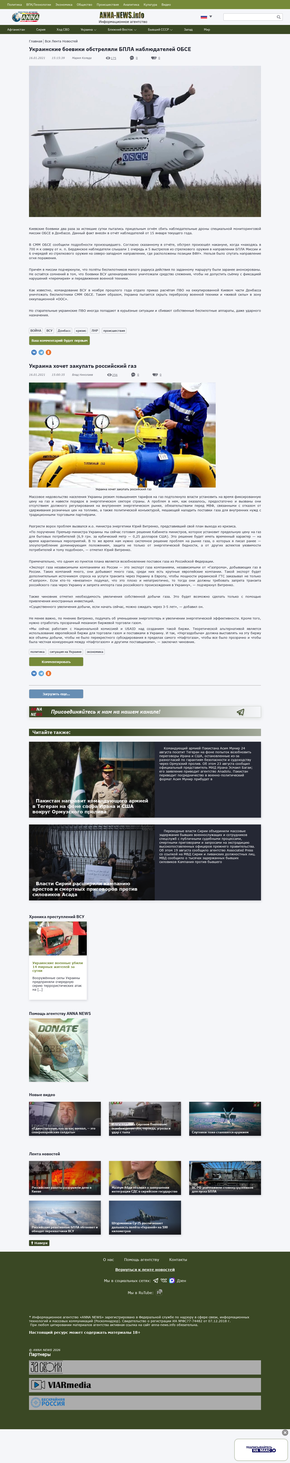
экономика (95, 652)
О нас (108, 1259)
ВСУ (49, 331)
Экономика (64, 4)
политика (37, 652)
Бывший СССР (158, 29)
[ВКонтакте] (34, 352)
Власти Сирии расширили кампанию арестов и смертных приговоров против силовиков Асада (85, 889)
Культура (150, 4)
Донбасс (64, 331)
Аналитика (131, 4)
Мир (207, 29)
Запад (188, 29)
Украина (87, 29)
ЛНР (95, 331)
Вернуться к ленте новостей (145, 1269)
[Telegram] (41, 352)
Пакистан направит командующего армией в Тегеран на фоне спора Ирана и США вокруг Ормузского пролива (90, 806)
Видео (166, 4)
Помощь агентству (141, 1259)
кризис (81, 331)
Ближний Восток (120, 29)
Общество (84, 4)
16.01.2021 (47, 58)
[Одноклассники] (48, 352)
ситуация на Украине (66, 652)
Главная (35, 41)
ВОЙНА (35, 331)
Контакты (178, 1259)
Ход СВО (63, 29)
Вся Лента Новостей (61, 41)
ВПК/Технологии (38, 4)
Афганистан (16, 29)
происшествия (114, 331)
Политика (14, 4)
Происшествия (108, 4)
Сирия (40, 29)
